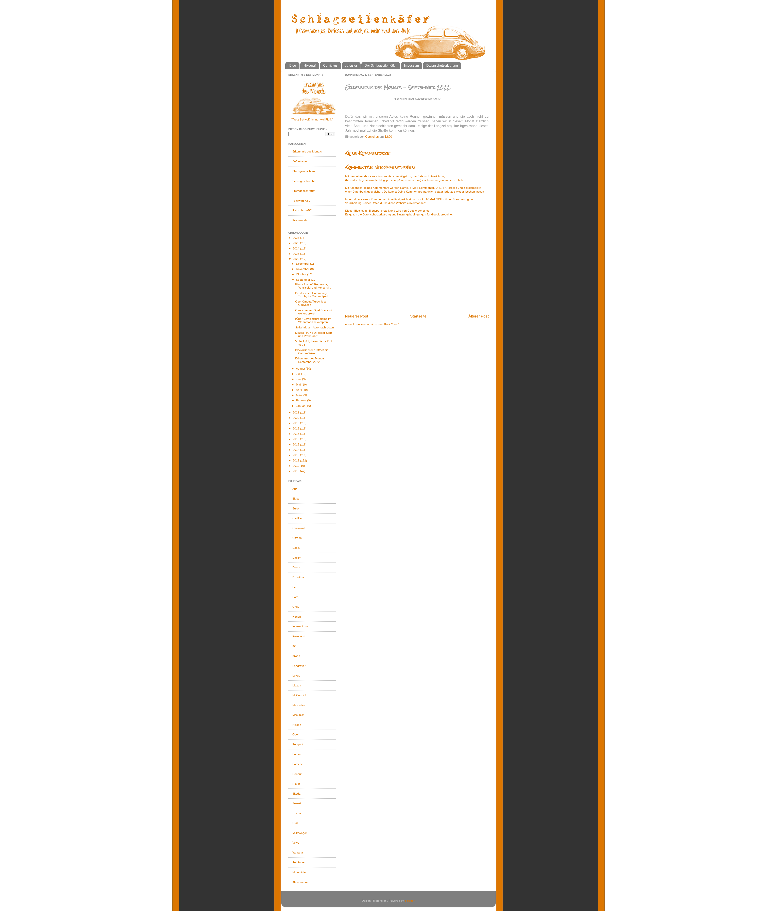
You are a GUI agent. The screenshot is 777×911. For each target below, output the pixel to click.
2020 (296, 417)
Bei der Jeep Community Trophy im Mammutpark (312, 295)
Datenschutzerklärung (442, 65)
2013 (296, 455)
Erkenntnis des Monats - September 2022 (310, 360)
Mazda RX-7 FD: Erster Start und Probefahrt (313, 334)
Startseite (418, 316)
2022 (296, 259)
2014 (296, 449)
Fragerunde (300, 220)
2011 (296, 465)
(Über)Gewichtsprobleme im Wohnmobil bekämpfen (313, 320)
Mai (298, 384)
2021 (296, 412)
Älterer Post (478, 316)
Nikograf (310, 65)
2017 (296, 433)
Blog (292, 65)
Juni (299, 379)
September (303, 279)
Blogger (409, 900)
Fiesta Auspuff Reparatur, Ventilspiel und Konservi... (313, 286)
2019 (296, 423)
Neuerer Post (356, 316)
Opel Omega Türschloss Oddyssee (310, 303)
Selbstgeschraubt (303, 181)
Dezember (303, 263)
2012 (296, 460)
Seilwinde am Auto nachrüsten (314, 327)
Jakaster (351, 65)
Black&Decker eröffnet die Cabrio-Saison (311, 351)
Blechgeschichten (303, 171)
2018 (296, 428)
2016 (296, 439)
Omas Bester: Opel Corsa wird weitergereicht (314, 312)
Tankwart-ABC (301, 200)
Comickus (330, 65)
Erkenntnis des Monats (307, 151)
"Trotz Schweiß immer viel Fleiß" (312, 119)
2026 (296, 237)
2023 (296, 253)
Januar (301, 405)
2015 (296, 444)
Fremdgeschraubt (303, 190)
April (299, 389)
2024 (296, 248)
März (299, 395)
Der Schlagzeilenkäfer (381, 65)
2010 (296, 471)
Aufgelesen (299, 161)
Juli (298, 373)
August (301, 368)
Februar (301, 400)
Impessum (411, 65)
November (303, 269)
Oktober (301, 274)
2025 (296, 243)
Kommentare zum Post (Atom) (380, 324)
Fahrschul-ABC (302, 210)
